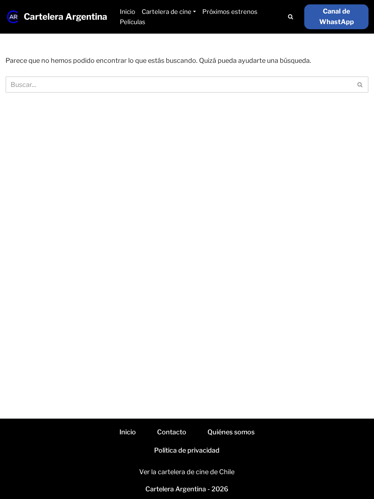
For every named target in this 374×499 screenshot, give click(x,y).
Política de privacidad (187, 450)
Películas (132, 22)
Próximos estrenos (229, 11)
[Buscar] (290, 16)
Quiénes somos (231, 432)
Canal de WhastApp (336, 16)
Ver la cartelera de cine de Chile (186, 472)
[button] (194, 11)
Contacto (171, 432)
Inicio (127, 11)
